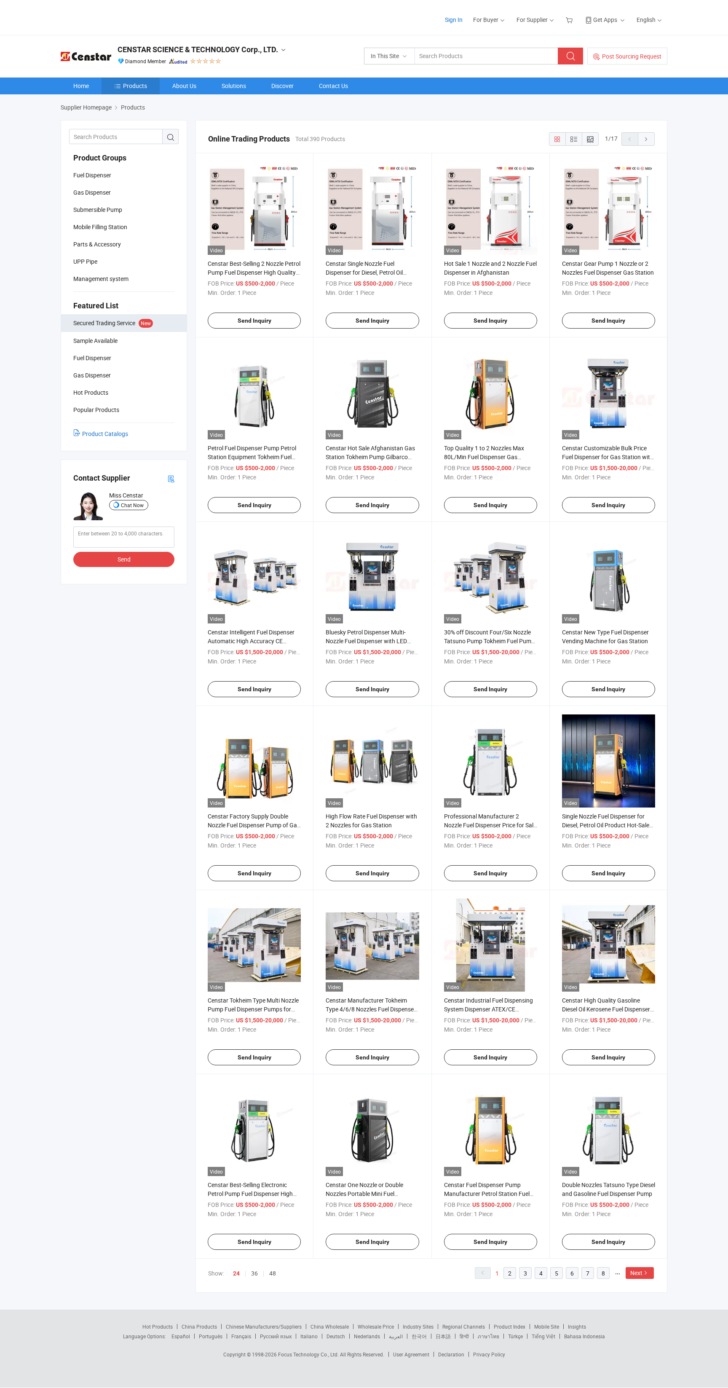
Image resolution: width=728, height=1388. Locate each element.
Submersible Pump (97, 210)
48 (272, 1273)
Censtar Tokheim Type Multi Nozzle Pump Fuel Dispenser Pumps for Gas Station (253, 1009)
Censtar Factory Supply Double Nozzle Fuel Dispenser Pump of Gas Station (254, 825)
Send (124, 559)
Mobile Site (546, 1326)
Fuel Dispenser (92, 175)
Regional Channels (463, 1326)
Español (180, 1336)
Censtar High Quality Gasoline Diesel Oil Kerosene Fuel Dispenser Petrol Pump (606, 1009)
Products (135, 86)
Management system (100, 279)
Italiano (309, 1336)
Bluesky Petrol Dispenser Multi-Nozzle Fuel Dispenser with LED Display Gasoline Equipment (366, 641)
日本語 (443, 1336)
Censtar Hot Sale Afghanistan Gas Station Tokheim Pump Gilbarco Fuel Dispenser (370, 457)
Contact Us (333, 86)
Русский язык (276, 1336)
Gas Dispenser (92, 192)
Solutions (234, 86)
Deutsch (336, 1336)
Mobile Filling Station (100, 227)
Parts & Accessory (97, 244)
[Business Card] (171, 478)
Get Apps (605, 20)
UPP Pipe (85, 261)
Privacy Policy (489, 1354)
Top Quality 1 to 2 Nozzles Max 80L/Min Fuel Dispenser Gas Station (484, 457)
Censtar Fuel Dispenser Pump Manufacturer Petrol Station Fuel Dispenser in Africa (487, 1193)
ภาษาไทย (488, 1336)
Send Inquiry (254, 320)
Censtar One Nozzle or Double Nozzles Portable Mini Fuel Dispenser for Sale (364, 1193)
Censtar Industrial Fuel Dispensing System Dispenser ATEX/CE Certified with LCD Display (488, 1009)
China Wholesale (329, 1326)
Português (210, 1336)
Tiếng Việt (543, 1336)
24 (236, 1273)
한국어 (419, 1336)
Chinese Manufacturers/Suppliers (264, 1326)
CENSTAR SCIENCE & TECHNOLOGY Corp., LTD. (198, 49)
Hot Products (157, 1326)
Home (81, 86)
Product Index (509, 1326)
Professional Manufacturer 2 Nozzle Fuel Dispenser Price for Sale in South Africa (490, 825)
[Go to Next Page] (646, 139)
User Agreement (411, 1354)
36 (254, 1273)
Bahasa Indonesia (584, 1336)
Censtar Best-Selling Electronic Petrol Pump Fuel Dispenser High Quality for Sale (250, 1193)
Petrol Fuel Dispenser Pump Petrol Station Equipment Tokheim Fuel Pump (252, 457)
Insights (577, 1326)
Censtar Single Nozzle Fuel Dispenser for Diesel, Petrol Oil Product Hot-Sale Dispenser (364, 272)
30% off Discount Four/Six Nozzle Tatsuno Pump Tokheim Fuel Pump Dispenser (489, 641)
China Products (199, 1326)
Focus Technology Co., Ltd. (309, 1354)
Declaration (451, 1354)
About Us (184, 86)
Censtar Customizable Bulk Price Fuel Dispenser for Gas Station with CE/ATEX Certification (607, 457)
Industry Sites (418, 1326)
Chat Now (132, 505)
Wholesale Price (376, 1326)
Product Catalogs (105, 434)
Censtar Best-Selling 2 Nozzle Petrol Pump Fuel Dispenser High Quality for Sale (254, 272)
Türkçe (515, 1336)
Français (241, 1336)
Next (636, 1273)
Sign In (454, 20)
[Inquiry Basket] (570, 20)
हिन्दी (464, 1336)
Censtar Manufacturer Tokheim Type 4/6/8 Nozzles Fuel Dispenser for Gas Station (371, 1009)
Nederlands (367, 1336)
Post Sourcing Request (631, 56)
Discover (282, 86)
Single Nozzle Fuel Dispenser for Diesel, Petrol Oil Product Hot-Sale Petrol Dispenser (605, 825)
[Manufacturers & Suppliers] (115, 17)
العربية (396, 1336)
